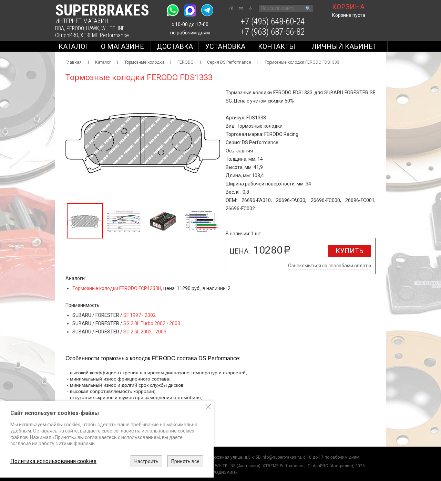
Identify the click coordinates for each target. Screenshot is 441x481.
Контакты (276, 46)
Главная (73, 62)
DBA (59, 28)
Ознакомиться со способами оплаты (329, 265)
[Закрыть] (208, 406)
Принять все (185, 461)
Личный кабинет (344, 46)
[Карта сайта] (250, 8)
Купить (349, 251)
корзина (348, 7)
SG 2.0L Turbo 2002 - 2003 (151, 323)
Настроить (146, 461)
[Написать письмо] (241, 8)
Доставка (175, 46)
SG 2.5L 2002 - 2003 (144, 331)
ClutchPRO (66, 35)
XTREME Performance (104, 35)
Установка (225, 46)
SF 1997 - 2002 (139, 315)
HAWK (92, 28)
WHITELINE (113, 28)
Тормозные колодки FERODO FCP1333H (116, 288)
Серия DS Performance (229, 62)
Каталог (74, 46)
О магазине (122, 46)
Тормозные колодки (144, 62)
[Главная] (231, 8)
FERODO (75, 28)
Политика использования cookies (53, 461)
